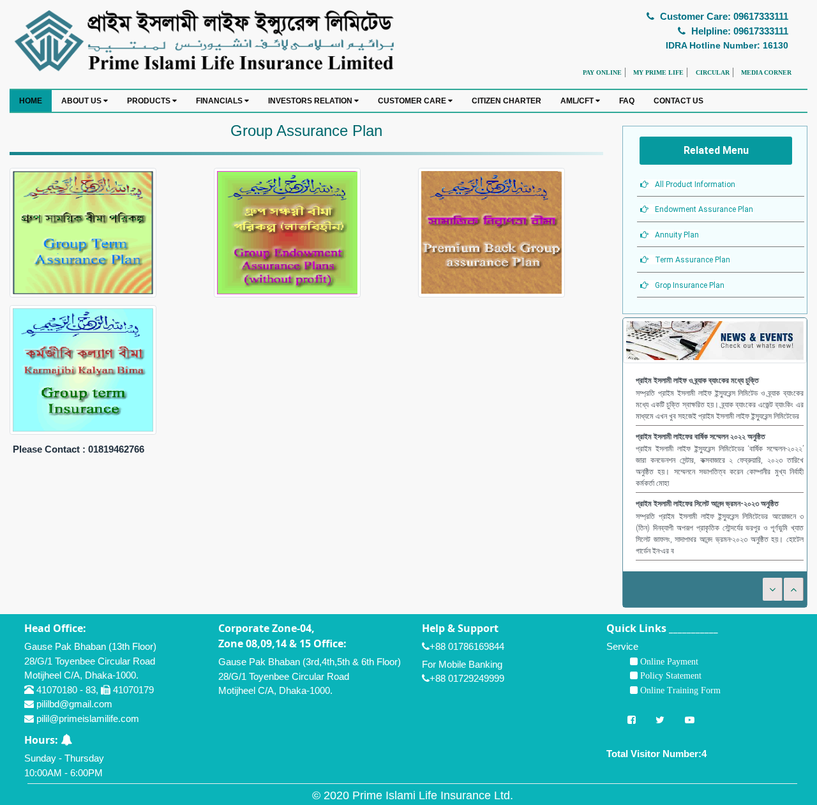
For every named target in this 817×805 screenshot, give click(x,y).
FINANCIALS (220, 100)
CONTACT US (678, 100)
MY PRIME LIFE (658, 72)
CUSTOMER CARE (413, 100)
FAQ (626, 100)
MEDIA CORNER (766, 72)
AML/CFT (578, 100)
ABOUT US (82, 100)
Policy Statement (669, 675)
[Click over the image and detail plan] (83, 231)
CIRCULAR (713, 72)
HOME (30, 100)
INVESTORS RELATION (311, 100)
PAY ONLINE (602, 72)
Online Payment (668, 661)
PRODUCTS (149, 100)
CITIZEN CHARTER (506, 100)
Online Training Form (679, 690)
